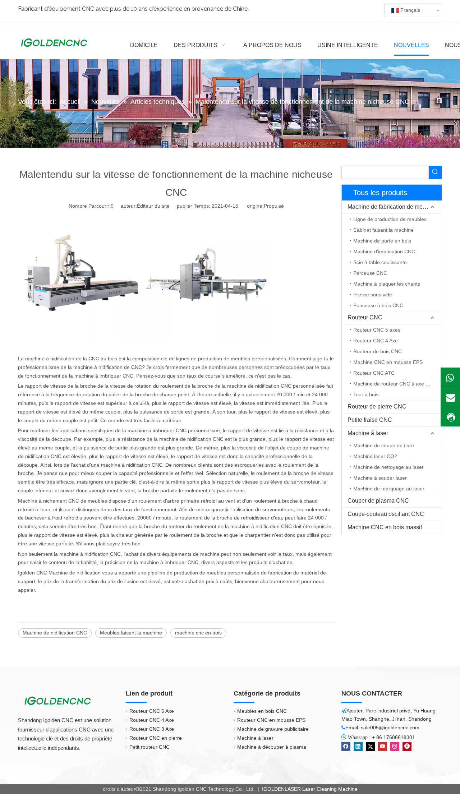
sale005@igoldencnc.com (390, 727)
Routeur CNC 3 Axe (151, 729)
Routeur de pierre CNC (377, 406)
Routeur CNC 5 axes (376, 330)
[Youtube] (382, 746)
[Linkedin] (358, 746)
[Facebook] (345, 746)
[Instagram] (394, 746)
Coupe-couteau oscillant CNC (386, 514)
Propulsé (274, 206)
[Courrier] (450, 397)
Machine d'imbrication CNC (384, 251)
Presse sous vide (372, 294)
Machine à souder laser (380, 478)
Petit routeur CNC (149, 747)
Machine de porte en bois (382, 241)
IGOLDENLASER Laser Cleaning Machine (309, 789)
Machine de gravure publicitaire (273, 729)
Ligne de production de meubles (390, 219)
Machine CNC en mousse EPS (388, 362)
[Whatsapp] (450, 377)
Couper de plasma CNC (378, 501)
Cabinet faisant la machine (383, 230)
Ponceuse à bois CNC (378, 305)
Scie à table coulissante (380, 262)
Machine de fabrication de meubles (392, 207)
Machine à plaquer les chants (386, 284)
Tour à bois (365, 394)
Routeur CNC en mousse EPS (271, 720)
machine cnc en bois (198, 633)
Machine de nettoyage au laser (388, 467)
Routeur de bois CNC (377, 351)
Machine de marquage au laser (388, 488)
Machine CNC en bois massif (385, 527)
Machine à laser (368, 433)
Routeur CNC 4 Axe (375, 340)
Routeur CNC (365, 317)
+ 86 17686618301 (393, 737)
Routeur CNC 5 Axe (151, 711)
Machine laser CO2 (375, 456)
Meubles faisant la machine (131, 633)
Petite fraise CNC (370, 420)
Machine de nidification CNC (55, 633)
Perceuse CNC (370, 273)
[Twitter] (370, 746)
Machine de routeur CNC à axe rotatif (395, 384)
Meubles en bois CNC (262, 711)
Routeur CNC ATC (374, 373)
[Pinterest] (406, 746)
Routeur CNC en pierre (155, 738)
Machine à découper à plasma (271, 747)
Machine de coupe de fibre (383, 445)
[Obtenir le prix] (450, 417)
